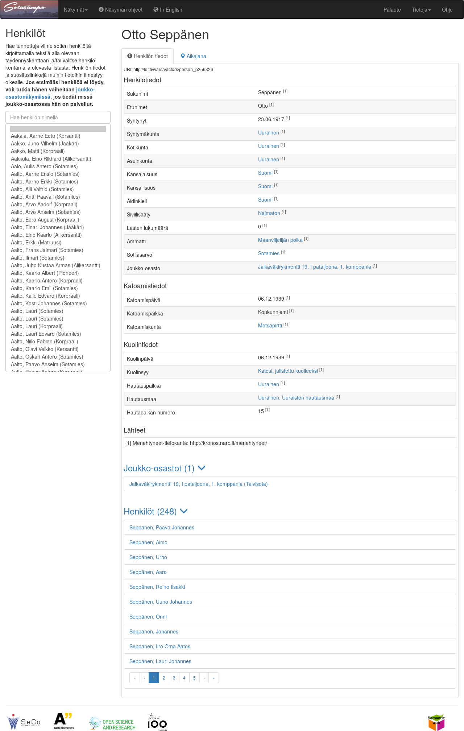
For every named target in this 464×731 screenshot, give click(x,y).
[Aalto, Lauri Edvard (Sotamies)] (58, 334)
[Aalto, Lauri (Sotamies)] (58, 311)
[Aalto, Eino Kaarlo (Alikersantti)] (58, 235)
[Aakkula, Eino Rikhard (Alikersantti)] (58, 158)
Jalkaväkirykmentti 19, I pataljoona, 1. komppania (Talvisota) (198, 483)
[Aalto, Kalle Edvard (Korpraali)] (58, 296)
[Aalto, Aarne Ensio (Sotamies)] (58, 174)
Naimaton (269, 212)
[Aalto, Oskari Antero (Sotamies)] (58, 356)
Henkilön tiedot (150, 55)
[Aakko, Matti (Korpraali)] (58, 151)
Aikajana (195, 55)
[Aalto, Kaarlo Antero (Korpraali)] (58, 280)
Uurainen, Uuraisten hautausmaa (296, 397)
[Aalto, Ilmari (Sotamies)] (58, 257)
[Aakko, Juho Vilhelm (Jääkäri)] (58, 143)
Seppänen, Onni (148, 616)
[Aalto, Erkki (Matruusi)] (58, 242)
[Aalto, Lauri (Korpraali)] (58, 326)
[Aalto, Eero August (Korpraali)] (58, 219)
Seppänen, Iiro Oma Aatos (159, 646)
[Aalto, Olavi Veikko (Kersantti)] (58, 349)
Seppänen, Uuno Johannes (160, 601)
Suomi (265, 172)
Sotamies (268, 253)
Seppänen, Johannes (153, 631)
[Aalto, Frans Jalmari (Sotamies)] (58, 250)
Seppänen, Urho (148, 557)
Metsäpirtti (270, 325)
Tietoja (419, 9)
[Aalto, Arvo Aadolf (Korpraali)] (58, 204)
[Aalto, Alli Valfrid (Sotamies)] (58, 189)
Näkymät (74, 9)
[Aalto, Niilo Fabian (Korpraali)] (58, 341)
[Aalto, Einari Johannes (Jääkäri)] (58, 227)
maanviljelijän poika (280, 239)
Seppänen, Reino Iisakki (157, 586)
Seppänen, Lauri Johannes (160, 661)
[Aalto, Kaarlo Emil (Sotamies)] (58, 288)
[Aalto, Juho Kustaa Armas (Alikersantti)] (58, 265)
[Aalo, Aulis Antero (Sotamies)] (58, 166)
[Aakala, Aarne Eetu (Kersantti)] (58, 136)
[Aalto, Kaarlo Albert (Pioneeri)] (58, 273)
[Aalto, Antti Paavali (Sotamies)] (58, 197)
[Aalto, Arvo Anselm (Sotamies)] (58, 212)
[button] (290, 467)
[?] (58, 129)
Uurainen (268, 132)
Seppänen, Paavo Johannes (161, 527)
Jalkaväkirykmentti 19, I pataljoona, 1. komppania (314, 266)
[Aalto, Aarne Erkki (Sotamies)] (58, 181)
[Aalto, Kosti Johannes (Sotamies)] (58, 303)
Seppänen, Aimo (148, 542)
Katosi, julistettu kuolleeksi (288, 370)
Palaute (392, 9)
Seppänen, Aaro (148, 571)
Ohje (447, 9)
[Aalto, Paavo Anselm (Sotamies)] (58, 364)
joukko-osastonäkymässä (50, 93)
